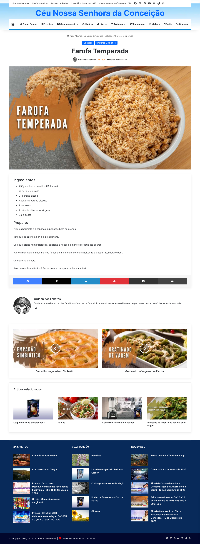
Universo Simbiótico (93, 36)
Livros (103, 24)
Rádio (168, 24)
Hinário (89, 24)
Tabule (61, 422)
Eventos (48, 24)
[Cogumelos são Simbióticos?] (33, 408)
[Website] (36, 308)
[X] (56, 281)
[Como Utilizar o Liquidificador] (122, 408)
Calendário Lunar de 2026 (83, 3)
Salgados (109, 36)
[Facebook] (27, 281)
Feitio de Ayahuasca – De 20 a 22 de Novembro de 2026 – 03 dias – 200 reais (168, 500)
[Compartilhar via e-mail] (143, 281)
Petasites (96, 455)
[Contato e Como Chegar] (21, 474)
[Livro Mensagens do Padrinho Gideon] (80, 474)
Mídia (154, 24)
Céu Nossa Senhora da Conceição (78, 538)
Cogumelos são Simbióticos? (29, 422)
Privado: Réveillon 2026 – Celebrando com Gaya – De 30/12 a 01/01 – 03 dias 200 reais (49, 516)
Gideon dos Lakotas (87, 59)
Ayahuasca (119, 24)
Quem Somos (29, 24)
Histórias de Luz (40, 3)
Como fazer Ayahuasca (44, 455)
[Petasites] (80, 460)
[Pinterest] (114, 281)
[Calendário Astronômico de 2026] (139, 474)
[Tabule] (78, 408)
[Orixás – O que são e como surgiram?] (21, 503)
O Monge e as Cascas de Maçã (107, 483)
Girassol (95, 511)
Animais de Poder (59, 3)
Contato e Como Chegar (45, 469)
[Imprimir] (172, 281)
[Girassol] (80, 515)
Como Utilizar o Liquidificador (118, 422)
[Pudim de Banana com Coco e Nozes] (80, 502)
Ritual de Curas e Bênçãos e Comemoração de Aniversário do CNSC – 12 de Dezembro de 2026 (168, 486)
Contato (183, 24)
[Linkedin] (85, 281)
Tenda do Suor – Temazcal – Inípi (168, 455)
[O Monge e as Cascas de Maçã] (80, 488)
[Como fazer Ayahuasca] (21, 460)
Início (72, 36)
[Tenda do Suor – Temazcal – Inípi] (139, 460)
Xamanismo (138, 24)
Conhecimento (68, 24)
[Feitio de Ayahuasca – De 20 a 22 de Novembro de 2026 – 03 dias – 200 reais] (139, 502)
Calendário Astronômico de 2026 (115, 3)
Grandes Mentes (20, 3)
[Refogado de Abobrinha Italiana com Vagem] (167, 408)
